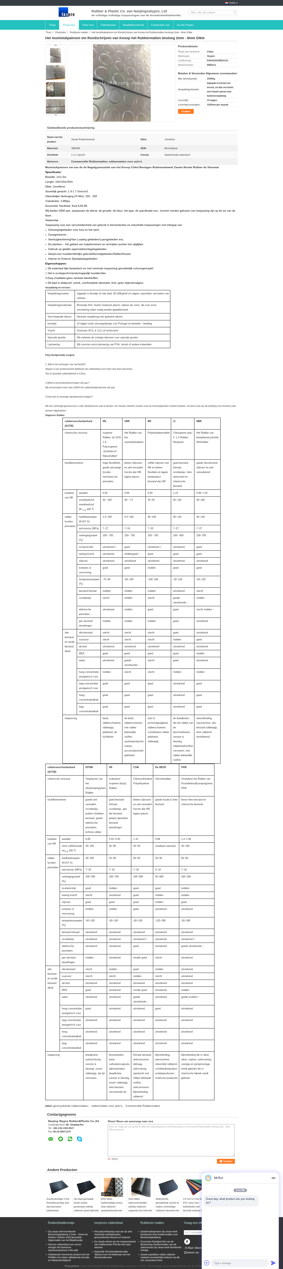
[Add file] (206, 1263)
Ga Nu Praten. (185, 24)
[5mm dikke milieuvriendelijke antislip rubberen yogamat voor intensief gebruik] (140, 1187)
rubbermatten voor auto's (106, 1105)
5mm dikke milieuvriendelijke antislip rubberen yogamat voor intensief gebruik (140, 1207)
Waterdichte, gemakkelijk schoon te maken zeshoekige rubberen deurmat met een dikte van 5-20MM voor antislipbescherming (167, 1210)
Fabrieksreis (108, 24)
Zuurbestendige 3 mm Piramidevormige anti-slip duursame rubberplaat (57, 1205)
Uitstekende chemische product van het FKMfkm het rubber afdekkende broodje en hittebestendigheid (69, 1257)
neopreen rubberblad (108, 1222)
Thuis (52, 24)
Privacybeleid (72, 1266)
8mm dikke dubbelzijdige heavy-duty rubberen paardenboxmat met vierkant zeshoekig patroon (112, 1209)
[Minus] (273, 1178)
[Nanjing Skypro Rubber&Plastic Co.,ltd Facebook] (188, 1242)
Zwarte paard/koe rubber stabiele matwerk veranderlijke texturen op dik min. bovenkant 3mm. (160, 1257)
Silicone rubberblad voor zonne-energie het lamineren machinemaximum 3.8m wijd (65, 1247)
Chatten (185, 111)
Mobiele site (192, 1252)
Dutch (232, 3)
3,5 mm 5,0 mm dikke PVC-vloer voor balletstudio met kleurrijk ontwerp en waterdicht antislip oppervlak (194, 1209)
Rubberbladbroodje (61, 1222)
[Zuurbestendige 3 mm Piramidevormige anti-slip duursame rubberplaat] (58, 1187)
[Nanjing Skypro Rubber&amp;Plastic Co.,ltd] (66, 12)
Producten (69, 24)
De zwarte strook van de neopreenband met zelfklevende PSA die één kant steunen (115, 1244)
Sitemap (200, 1247)
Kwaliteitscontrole (133, 24)
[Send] (273, 1263)
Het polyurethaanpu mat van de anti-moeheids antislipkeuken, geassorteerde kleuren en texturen (113, 1234)
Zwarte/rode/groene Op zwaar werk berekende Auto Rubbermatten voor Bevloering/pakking (159, 1234)
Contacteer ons (160, 24)
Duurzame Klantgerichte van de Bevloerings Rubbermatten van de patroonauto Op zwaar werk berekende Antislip (161, 1246)
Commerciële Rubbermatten (143, 1105)
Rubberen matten (79, 32)
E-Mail (189, 1247)
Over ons (88, 24)
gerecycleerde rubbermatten (70, 1105)
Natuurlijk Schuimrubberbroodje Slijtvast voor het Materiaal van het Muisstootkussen (112, 1254)
